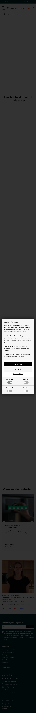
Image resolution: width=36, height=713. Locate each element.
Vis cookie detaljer (18, 374)
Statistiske (26, 388)
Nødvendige (9, 379)
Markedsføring (26, 379)
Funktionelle (9, 388)
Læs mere (21, 356)
